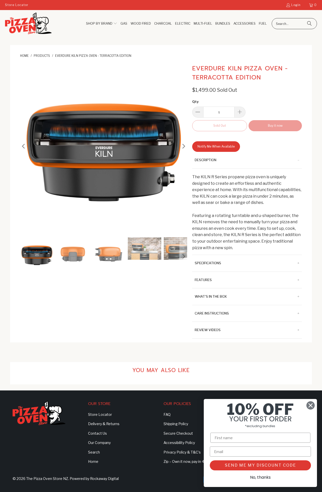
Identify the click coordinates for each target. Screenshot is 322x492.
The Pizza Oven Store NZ (47, 478)
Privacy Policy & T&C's (182, 452)
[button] (101, 23)
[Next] (183, 146)
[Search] (309, 23)
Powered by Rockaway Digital (94, 478)
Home (93, 461)
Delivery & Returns (103, 424)
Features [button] (203, 280)
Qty (195, 102)
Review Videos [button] (208, 330)
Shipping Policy (176, 424)
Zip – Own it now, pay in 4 (184, 461)
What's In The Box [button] (211, 296)
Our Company (99, 442)
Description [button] (205, 160)
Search (94, 452)
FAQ (167, 414)
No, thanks (260, 477)
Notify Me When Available (216, 146)
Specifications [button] (208, 263)
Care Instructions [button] (212, 313)
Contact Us (97, 433)
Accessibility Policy (179, 442)
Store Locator (16, 5)
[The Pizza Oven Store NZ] (28, 24)
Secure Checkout (178, 433)
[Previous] (24, 146)
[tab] (247, 160)
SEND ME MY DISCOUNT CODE (260, 465)
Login (296, 5)
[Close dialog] (310, 405)
